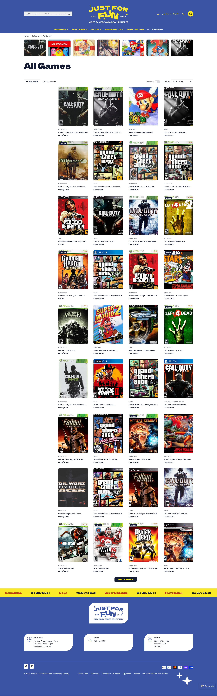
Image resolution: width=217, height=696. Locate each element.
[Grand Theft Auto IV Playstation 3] (143, 378)
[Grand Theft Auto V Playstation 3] (108, 487)
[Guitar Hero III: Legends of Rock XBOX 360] (73, 269)
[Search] (69, 13)
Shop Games (83, 673)
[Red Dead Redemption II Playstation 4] (108, 378)
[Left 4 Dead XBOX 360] (178, 324)
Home (26, 36)
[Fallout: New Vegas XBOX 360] (73, 433)
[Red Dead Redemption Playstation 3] (73, 215)
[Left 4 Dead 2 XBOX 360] (178, 215)
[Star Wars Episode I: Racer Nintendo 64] (73, 487)
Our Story (95, 673)
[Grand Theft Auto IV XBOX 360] (178, 160)
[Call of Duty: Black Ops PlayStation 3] (108, 215)
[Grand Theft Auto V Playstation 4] (108, 269)
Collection (36, 36)
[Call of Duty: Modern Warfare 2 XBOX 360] (73, 160)
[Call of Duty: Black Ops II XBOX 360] (108, 106)
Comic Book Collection (110, 673)
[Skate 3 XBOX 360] (73, 542)
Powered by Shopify (61, 673)
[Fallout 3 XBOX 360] (73, 324)
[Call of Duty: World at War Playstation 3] (178, 487)
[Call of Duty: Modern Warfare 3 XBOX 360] (73, 378)
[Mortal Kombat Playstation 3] (178, 542)
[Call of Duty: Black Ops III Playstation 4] (178, 378)
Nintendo (132, 129)
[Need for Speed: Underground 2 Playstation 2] (143, 324)
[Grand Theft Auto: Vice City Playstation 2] (108, 433)
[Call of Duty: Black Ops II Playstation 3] (178, 106)
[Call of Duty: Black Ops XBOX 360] (73, 106)
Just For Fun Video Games (174, 402)
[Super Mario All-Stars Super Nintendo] (178, 269)
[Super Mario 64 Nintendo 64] (143, 106)
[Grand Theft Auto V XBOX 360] (143, 160)
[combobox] (48, 14)
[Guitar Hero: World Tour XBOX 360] (143, 542)
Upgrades (127, 673)
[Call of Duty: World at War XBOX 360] (143, 215)
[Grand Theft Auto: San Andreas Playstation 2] (108, 160)
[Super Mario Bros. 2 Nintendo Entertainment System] (108, 324)
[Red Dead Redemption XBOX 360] (143, 269)
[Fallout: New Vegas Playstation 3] (143, 487)
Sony (166, 129)
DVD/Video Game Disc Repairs (155, 673)
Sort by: (167, 81)
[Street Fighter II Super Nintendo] (178, 433)
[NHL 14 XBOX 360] (108, 542)
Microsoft (62, 129)
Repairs (137, 673)
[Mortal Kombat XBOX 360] (143, 433)
